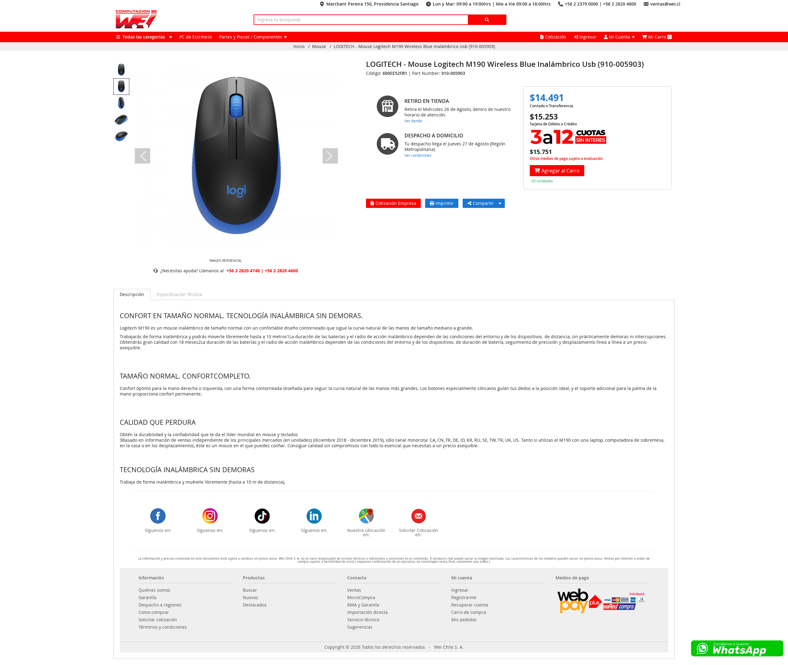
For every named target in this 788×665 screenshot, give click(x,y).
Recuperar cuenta (469, 605)
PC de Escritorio (195, 37)
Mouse (319, 46)
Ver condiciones (418, 155)
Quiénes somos (154, 590)
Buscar (250, 590)
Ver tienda (413, 120)
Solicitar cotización (158, 620)
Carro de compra (468, 612)
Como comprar (154, 612)
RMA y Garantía (363, 605)
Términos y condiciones (163, 627)
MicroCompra (361, 597)
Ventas (354, 590)
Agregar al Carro (560, 170)
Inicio (298, 46)
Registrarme (463, 597)
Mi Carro (659, 37)
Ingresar (587, 37)
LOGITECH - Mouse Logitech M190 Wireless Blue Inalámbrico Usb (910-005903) (414, 46)
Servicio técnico (363, 620)
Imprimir (445, 203)
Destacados (255, 605)
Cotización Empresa (396, 203)
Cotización (555, 37)
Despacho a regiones (160, 605)
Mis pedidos (463, 620)
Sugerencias (359, 627)
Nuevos (250, 597)
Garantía (147, 597)
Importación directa (367, 612)
